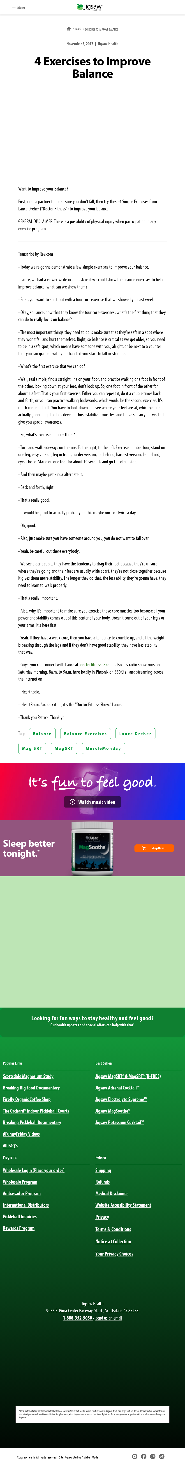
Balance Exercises (85, 733)
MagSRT (64, 748)
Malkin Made (90, 1457)
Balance (42, 733)
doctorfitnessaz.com (96, 665)
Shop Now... (159, 848)
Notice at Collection (113, 1241)
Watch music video (96, 801)
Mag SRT (32, 748)
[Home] (69, 29)
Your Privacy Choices (114, 1253)
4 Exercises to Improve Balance (100, 29)
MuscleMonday (103, 748)
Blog (78, 29)
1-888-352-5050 (78, 1318)
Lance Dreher (135, 733)
